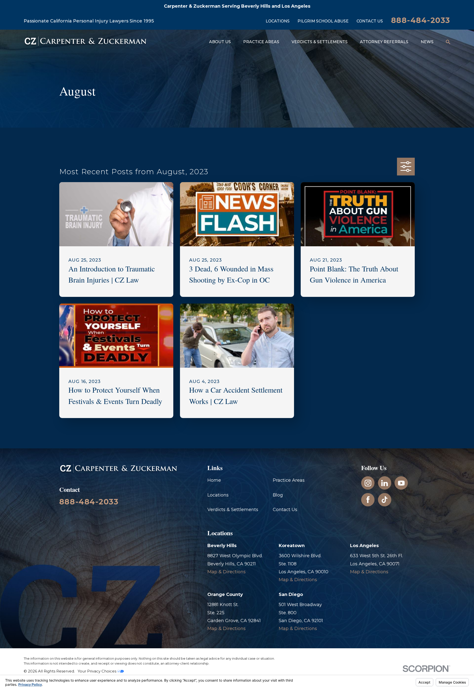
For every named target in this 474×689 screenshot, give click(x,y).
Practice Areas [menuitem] (261, 41)
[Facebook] (368, 499)
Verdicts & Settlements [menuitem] (320, 41)
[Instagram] (368, 483)
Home (214, 480)
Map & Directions (226, 571)
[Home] (85, 42)
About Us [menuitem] (220, 41)
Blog (278, 495)
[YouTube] (401, 483)
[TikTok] (384, 499)
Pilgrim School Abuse (323, 21)
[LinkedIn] (384, 483)
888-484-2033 (420, 20)
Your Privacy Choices (97, 671)
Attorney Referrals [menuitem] (384, 41)
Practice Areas (289, 480)
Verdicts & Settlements (232, 509)
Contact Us (369, 21)
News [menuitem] (427, 41)
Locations (278, 21)
